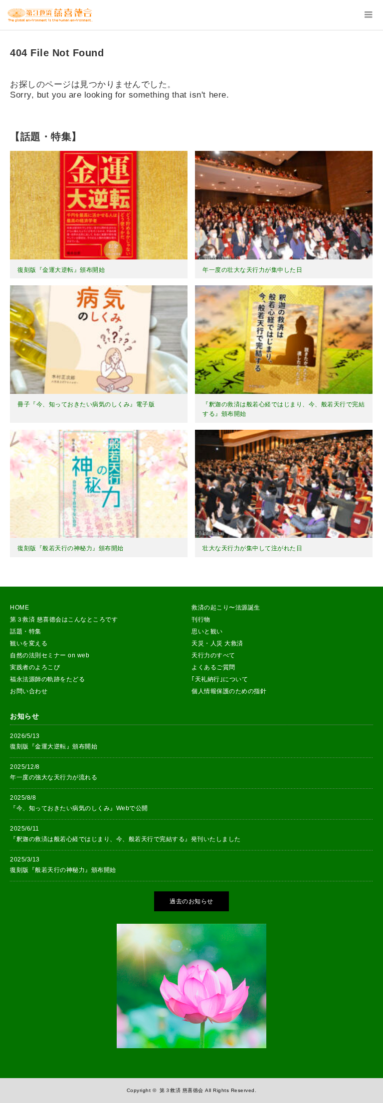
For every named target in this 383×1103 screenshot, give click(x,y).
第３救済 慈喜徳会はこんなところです (64, 619)
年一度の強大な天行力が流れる (53, 777)
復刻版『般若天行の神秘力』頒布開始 (70, 548)
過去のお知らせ (191, 901)
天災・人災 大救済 (217, 643)
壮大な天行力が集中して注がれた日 (252, 548)
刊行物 (201, 619)
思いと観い (207, 631)
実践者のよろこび (35, 667)
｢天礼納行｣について (220, 679)
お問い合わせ (28, 691)
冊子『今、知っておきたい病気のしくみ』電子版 (86, 404)
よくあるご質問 (213, 667)
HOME (19, 607)
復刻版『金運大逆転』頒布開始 (61, 269)
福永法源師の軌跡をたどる (47, 679)
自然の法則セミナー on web (49, 655)
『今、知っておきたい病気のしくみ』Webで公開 (79, 808)
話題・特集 (25, 631)
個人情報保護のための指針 (229, 691)
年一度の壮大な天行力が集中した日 (252, 269)
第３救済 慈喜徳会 (181, 1090)
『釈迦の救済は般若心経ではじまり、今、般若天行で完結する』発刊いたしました (125, 839)
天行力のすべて (213, 655)
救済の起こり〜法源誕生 (226, 607)
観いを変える (28, 643)
